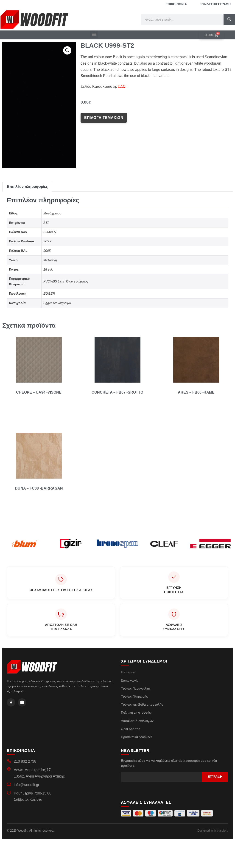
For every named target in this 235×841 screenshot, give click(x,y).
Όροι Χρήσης (130, 729)
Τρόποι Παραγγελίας (136, 688)
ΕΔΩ (122, 86)
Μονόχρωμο (52, 213)
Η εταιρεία (128, 672)
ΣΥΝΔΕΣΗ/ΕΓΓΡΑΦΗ (215, 4)
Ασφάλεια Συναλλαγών (137, 721)
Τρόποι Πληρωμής (134, 696)
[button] (94, 34)
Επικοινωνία (129, 680)
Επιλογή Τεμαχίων (103, 118)
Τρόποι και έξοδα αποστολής (142, 704)
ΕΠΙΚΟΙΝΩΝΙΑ (176, 4)
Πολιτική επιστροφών (136, 712)
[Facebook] (11, 702)
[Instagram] (22, 702)
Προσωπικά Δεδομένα (136, 737)
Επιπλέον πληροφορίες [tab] (27, 187)
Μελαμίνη (50, 260)
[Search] (229, 19)
